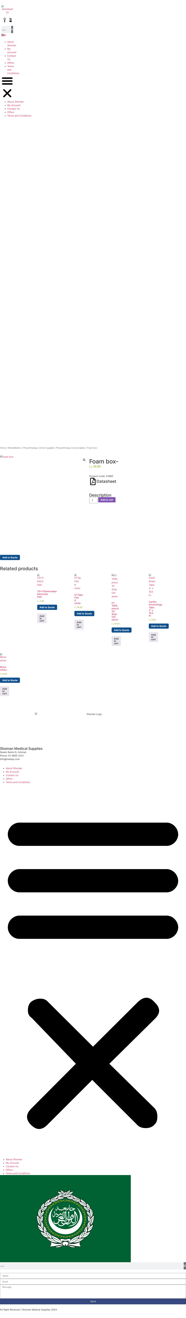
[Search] (12, 29)
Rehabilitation (14, 448)
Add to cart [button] (42, 618)
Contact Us (13, 108)
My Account (13, 105)
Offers (10, 62)
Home (3, 448)
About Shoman (15, 101)
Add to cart (107, 499)
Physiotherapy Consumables (70, 448)
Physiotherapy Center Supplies (38, 448)
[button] (7, 87)
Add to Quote (10, 557)
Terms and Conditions (19, 115)
